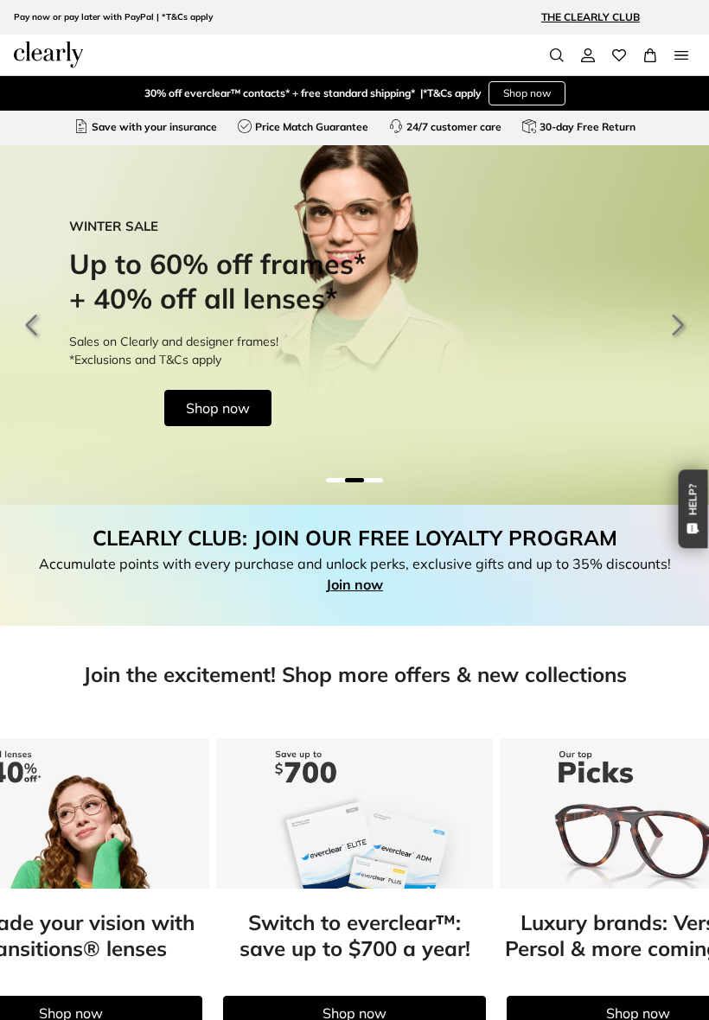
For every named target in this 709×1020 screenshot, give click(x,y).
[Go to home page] (48, 54)
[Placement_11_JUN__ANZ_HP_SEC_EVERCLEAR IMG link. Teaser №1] (354, 813)
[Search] (557, 55)
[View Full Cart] (650, 55)
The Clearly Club (590, 16)
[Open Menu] (681, 55)
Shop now (527, 92)
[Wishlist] (619, 55)
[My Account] (588, 55)
